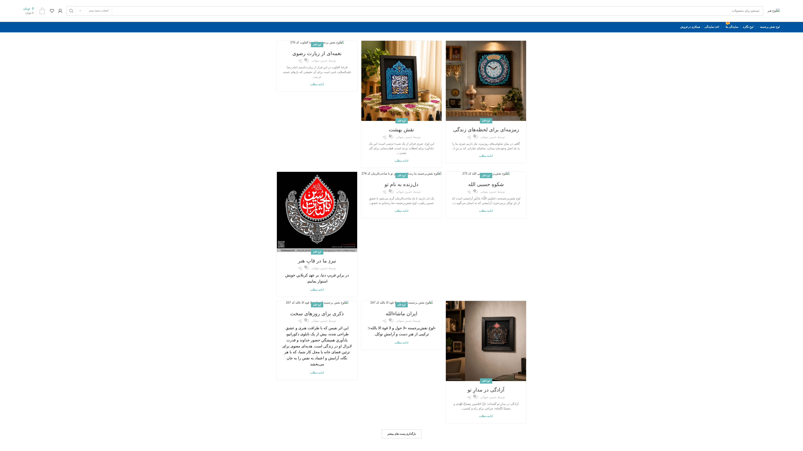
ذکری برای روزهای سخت (317, 313)
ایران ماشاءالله (401, 313)
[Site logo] (773, 10)
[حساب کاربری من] (60, 11)
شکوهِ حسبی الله (486, 184)
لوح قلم (486, 120)
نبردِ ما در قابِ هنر (317, 261)
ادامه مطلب (486, 156)
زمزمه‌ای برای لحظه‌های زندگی (486, 129)
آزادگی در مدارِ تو (486, 390)
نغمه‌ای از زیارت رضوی (317, 53)
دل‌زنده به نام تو (401, 184)
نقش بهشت (401, 129)
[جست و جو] (71, 11)
